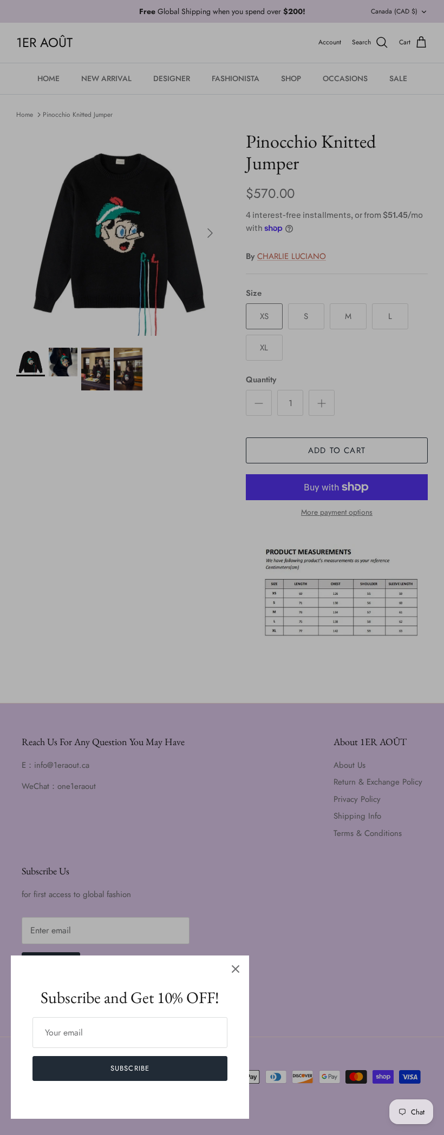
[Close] (235, 969)
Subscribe (129, 1068)
